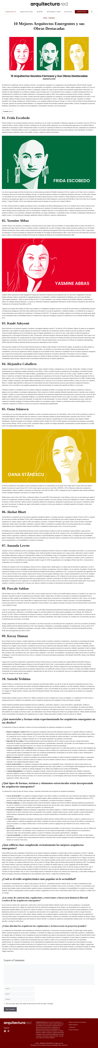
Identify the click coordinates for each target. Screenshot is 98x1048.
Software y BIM (53, 12)
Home (45, 18)
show (10, 111)
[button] (91, 12)
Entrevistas (81, 11)
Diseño (40, 12)
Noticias (68, 12)
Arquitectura (26, 12)
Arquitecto (11, 12)
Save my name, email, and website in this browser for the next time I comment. (29, 1003)
